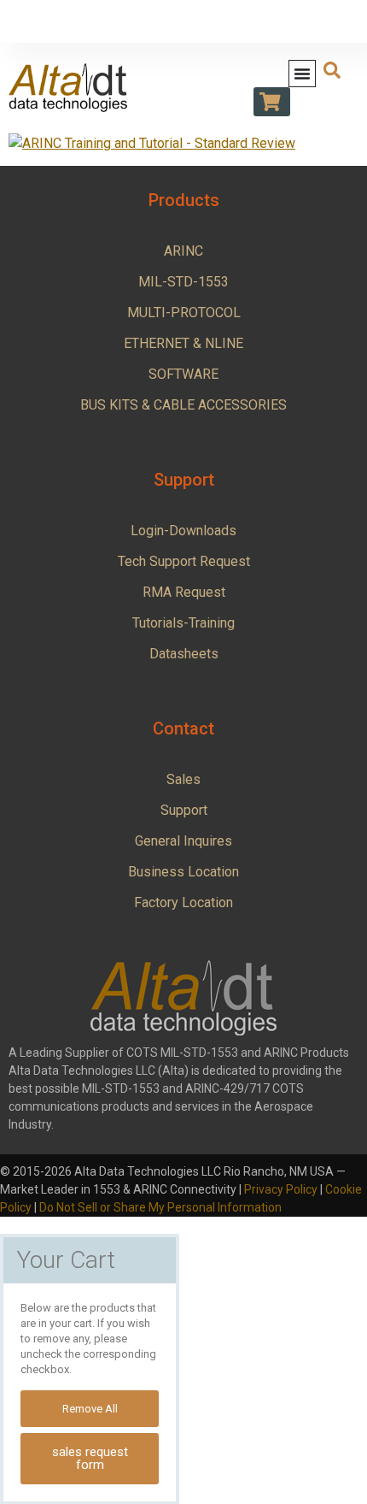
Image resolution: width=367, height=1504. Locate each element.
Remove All (90, 1408)
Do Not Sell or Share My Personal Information (160, 1207)
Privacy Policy (280, 1189)
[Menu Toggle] (302, 73)
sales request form (90, 1458)
